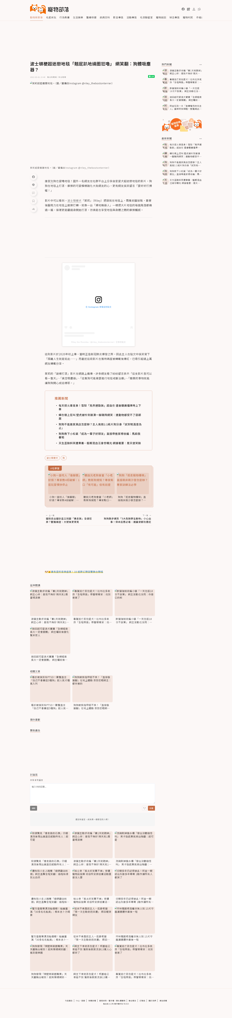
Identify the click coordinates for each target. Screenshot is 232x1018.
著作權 (111, 1000)
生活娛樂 (78, 17)
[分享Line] (33, 184)
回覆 (151, 808)
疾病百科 (105, 17)
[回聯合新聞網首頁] (38, 9)
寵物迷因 (161, 17)
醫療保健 (91, 17)
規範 (33, 808)
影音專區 (118, 17)
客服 (83, 1000)
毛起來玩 (51, 17)
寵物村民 (188, 17)
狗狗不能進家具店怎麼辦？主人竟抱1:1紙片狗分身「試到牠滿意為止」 (100, 426)
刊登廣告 (69, 1000)
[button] (183, 9)
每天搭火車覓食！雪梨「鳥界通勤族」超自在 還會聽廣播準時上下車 (100, 407)
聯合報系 (132, 1000)
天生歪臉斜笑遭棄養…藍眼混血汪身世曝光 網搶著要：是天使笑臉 (100, 443)
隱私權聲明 (120, 1000)
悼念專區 (174, 17)
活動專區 (132, 17)
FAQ (78, 1000)
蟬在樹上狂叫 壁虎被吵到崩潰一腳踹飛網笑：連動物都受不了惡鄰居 (100, 416)
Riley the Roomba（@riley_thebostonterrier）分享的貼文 (98, 342)
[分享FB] (33, 176)
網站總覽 (163, 1000)
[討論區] (33, 192)
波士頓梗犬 (52, 457)
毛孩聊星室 (146, 17)
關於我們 (152, 1000)
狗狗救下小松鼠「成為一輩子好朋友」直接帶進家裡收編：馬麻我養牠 (99, 435)
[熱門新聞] (200, 64)
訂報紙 (142, 1000)
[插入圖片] (144, 808)
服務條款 (103, 1000)
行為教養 (64, 17)
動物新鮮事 (36, 17)
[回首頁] (49, 9)
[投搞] (188, 9)
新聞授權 (92, 1000)
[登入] (193, 9)
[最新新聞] (200, 138)
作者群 (200, 17)
